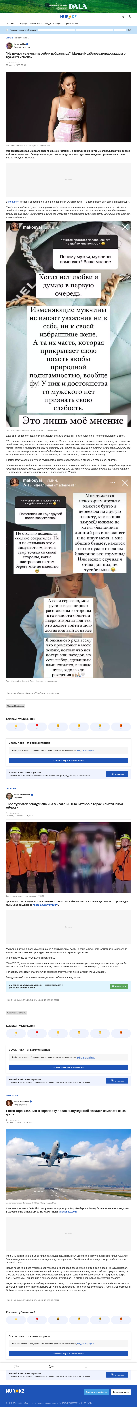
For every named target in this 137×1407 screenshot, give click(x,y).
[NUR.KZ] (68, 17)
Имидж (48, 23)
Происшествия (71, 23)
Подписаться (119, 986)
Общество (11, 789)
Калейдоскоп (12, 1095)
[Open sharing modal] (86, 1366)
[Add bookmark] (121, 1367)
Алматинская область (16, 1013)
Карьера (23, 23)
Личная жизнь (36, 23)
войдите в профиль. (86, 750)
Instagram (13, 201)
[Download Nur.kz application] (68, 6)
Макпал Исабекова (15, 706)
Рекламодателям (121, 1392)
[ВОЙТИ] (129, 17)
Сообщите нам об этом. (47, 693)
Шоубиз (10, 23)
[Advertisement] (68, 179)
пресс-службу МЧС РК (45, 905)
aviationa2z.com (68, 1211)
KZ (123, 17)
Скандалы (57, 23)
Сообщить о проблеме (96, 1392)
